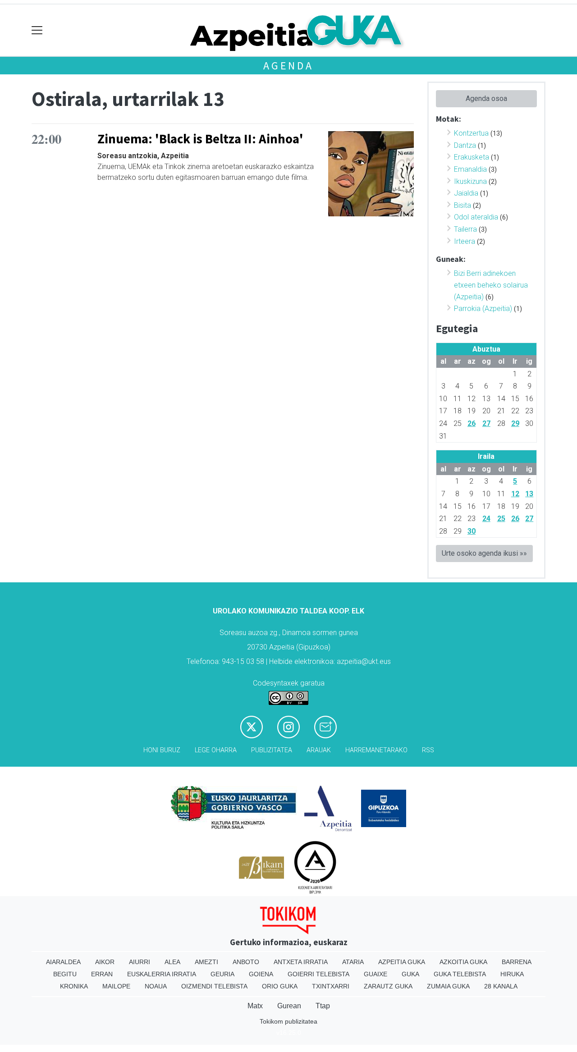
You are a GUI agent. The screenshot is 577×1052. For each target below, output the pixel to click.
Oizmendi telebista (214, 986)
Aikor (104, 961)
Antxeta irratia (301, 961)
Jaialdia (466, 193)
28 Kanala (500, 986)
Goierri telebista (318, 974)
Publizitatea (271, 750)
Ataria (353, 961)
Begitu (65, 974)
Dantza (465, 145)
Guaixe (375, 974)
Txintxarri (330, 986)
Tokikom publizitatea (288, 1021)
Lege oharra (216, 750)
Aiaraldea (63, 961)
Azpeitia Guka (401, 961)
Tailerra (465, 229)
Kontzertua (471, 133)
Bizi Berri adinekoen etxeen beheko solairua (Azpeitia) (491, 285)
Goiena (261, 974)
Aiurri (139, 961)
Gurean (289, 1006)
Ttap (323, 1006)
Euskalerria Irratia (161, 974)
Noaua (156, 986)
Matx (255, 1006)
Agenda (288, 66)
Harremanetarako (376, 750)
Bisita (462, 205)
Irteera (464, 241)
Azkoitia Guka (463, 961)
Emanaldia (470, 169)
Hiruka (512, 974)
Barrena (516, 961)
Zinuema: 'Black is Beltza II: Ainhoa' (200, 139)
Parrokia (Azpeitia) (483, 308)
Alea (172, 961)
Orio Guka (280, 986)
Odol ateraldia (476, 217)
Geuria (222, 974)
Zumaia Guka (448, 986)
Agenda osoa (486, 98)
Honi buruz (161, 750)
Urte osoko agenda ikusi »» (484, 553)
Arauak (319, 750)
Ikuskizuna (470, 181)
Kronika (74, 986)
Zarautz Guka (388, 986)
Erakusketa (471, 157)
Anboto (246, 961)
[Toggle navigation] (37, 30)
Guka (410, 974)
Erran (102, 974)
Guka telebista (460, 974)
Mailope (116, 986)
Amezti (206, 961)
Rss (428, 750)
